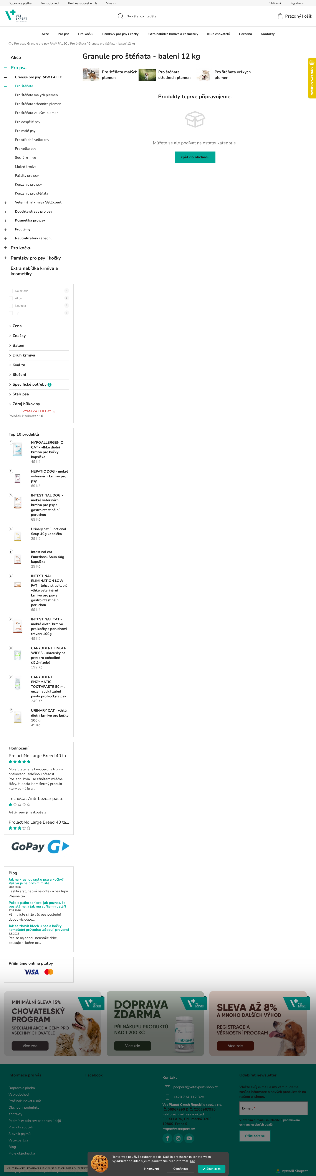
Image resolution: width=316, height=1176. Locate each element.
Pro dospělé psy (27, 122)
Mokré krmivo (25, 166)
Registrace (296, 3)
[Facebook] (167, 1138)
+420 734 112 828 (188, 1097)
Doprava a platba (19, 3)
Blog (12, 1146)
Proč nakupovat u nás (83, 3)
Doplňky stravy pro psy (33, 211)
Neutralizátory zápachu (33, 238)
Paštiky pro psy (27, 175)
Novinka (41, 306)
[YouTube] (189, 1138)
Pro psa (18, 68)
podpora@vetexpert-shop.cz (195, 1087)
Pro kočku (21, 248)
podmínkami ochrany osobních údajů (270, 1122)
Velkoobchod (50, 3)
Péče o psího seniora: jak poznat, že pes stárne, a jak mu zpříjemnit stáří (37, 905)
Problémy (22, 229)
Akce (16, 57)
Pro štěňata (24, 86)
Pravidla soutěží (20, 1127)
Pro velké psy (25, 148)
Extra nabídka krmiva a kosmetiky (34, 271)
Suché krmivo (25, 157)
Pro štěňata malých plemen (36, 95)
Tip (41, 313)
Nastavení (151, 1169)
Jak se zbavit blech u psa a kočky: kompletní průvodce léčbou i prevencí (39, 928)
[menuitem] (45, 34)
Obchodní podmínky (23, 1107)
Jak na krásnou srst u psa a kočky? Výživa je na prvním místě (36, 881)
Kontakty (15, 1114)
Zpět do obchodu (195, 157)
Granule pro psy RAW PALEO (39, 77)
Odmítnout (180, 1169)
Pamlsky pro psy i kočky (36, 258)
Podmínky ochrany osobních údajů (34, 1120)
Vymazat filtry (37, 411)
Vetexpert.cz (18, 1140)
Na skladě (41, 291)
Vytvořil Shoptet (295, 1171)
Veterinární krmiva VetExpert (38, 202)
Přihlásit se (255, 1136)
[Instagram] (178, 1138)
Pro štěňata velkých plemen (36, 112)
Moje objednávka (21, 1153)
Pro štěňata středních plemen (38, 104)
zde (192, 1161)
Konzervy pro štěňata (31, 193)
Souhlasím (214, 1169)
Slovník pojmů (19, 1133)
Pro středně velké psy (32, 139)
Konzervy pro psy (28, 184)
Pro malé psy (25, 130)
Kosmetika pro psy (30, 220)
